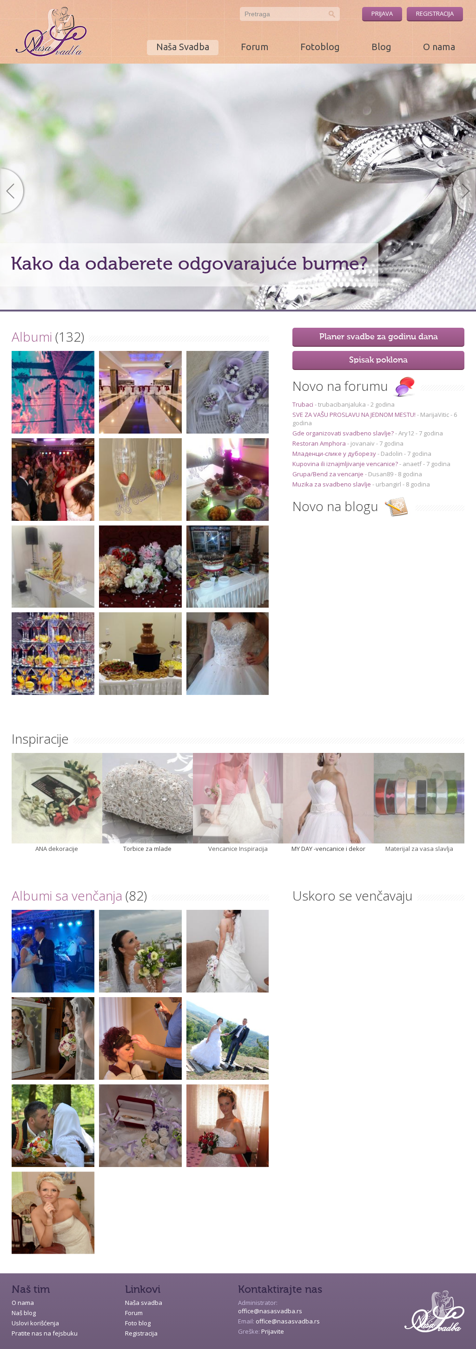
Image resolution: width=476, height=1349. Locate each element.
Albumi (32, 336)
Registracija (435, 13)
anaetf (412, 464)
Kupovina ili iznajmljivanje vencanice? (345, 464)
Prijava (382, 13)
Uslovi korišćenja (35, 1323)
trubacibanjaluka (342, 404)
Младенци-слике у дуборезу (334, 453)
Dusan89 (380, 474)
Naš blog (24, 1313)
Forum (255, 46)
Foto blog (138, 1323)
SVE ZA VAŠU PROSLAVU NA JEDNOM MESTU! (354, 414)
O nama (439, 46)
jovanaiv (362, 443)
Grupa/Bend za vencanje (328, 474)
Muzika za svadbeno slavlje (332, 484)
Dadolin (392, 453)
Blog (381, 46)
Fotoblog (320, 46)
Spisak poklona (378, 360)
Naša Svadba (182, 46)
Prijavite (272, 1331)
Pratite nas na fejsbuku (45, 1333)
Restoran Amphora (319, 443)
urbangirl (388, 484)
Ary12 (406, 433)
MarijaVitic (434, 414)
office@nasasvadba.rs (270, 1311)
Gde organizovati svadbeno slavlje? (343, 433)
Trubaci (303, 404)
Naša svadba (143, 1302)
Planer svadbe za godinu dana (378, 337)
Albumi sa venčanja (67, 895)
